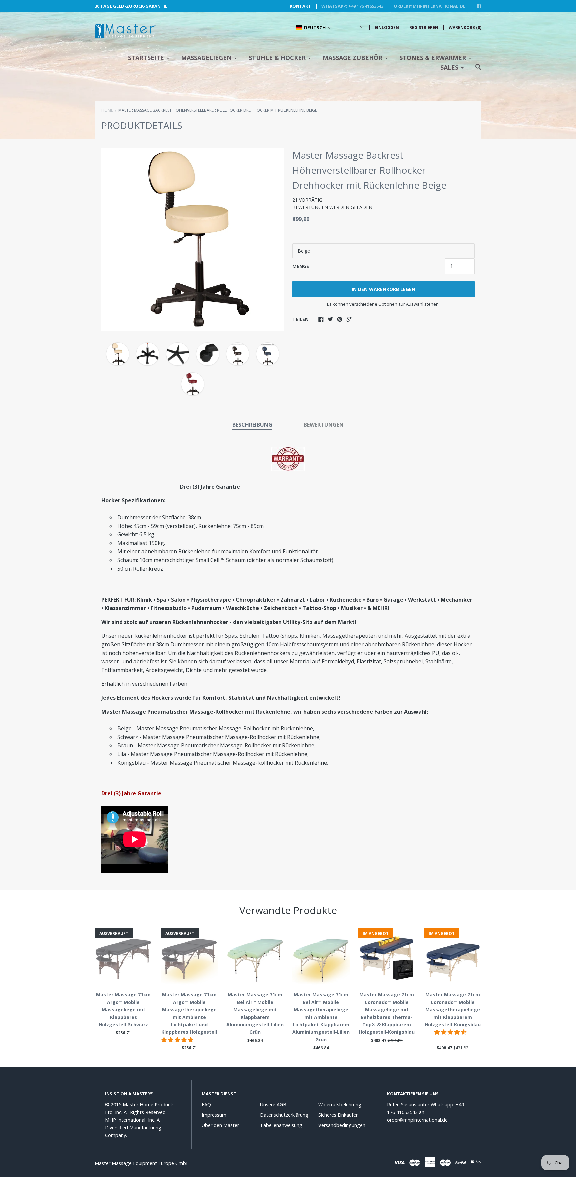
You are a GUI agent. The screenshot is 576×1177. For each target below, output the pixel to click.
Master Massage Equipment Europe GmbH (142, 1163)
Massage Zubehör (352, 58)
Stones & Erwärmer (432, 58)
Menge (300, 266)
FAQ (206, 1104)
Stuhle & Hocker (277, 58)
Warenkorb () (465, 27)
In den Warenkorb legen (383, 289)
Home (107, 110)
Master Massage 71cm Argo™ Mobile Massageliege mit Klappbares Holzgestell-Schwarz (123, 1009)
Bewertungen (324, 424)
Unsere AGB (273, 1104)
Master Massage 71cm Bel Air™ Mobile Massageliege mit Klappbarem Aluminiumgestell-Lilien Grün (255, 1013)
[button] (314, 27)
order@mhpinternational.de (429, 6)
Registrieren (423, 27)
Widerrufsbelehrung (339, 1104)
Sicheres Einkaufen (338, 1115)
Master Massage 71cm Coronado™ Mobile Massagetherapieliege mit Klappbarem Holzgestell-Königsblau (453, 1009)
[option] (192, 239)
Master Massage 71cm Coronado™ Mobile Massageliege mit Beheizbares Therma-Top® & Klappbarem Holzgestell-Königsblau (387, 1013)
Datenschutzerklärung (284, 1115)
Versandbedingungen (341, 1125)
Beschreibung (252, 424)
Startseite (146, 58)
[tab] (252, 425)
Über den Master (220, 1125)
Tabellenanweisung (281, 1125)
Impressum (214, 1115)
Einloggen (387, 27)
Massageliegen (206, 58)
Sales (449, 67)
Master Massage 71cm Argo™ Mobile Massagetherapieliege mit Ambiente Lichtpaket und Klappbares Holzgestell (189, 1013)
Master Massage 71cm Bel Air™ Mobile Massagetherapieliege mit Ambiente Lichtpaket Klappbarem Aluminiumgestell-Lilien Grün (321, 1016)
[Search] (478, 70)
